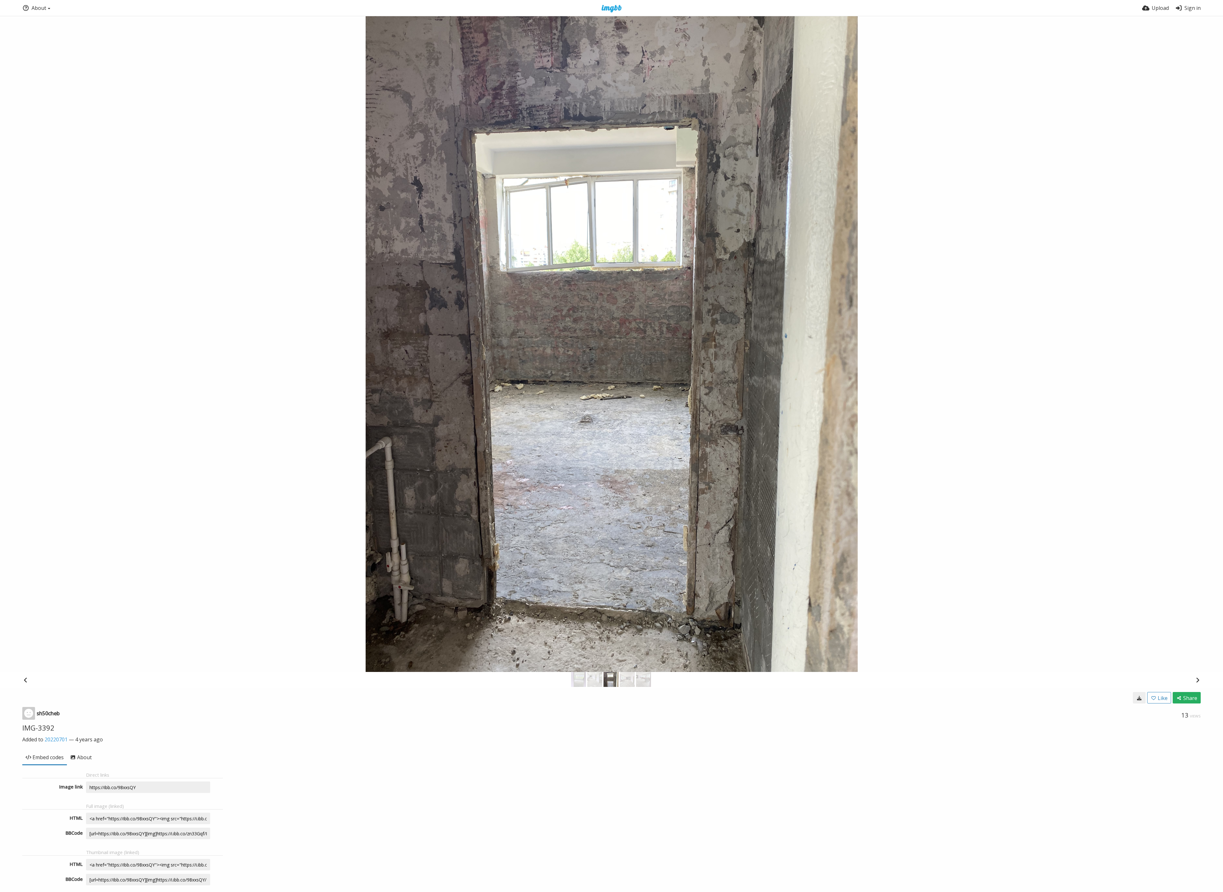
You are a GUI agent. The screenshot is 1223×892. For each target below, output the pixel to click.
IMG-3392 (38, 727)
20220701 (56, 739)
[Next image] (1197, 680)
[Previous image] (25, 680)
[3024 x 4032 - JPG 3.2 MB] (1139, 697)
